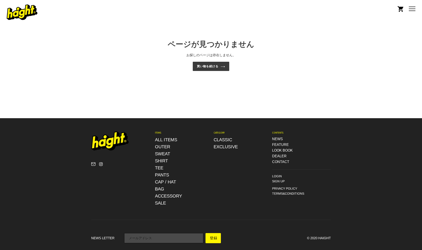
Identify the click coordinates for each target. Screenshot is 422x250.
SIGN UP (278, 181)
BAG (159, 189)
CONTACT (280, 162)
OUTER (162, 146)
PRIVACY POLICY (284, 188)
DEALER (279, 156)
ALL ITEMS (166, 139)
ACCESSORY (168, 196)
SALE (160, 203)
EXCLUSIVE (226, 146)
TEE (159, 167)
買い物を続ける (207, 66)
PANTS (162, 174)
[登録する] (213, 238)
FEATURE (280, 145)
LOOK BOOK (282, 150)
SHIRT (161, 160)
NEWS (277, 139)
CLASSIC (223, 139)
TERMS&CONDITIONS (288, 193)
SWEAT (162, 153)
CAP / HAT (165, 181)
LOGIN (277, 176)
